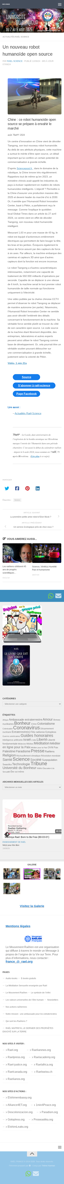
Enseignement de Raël (14, 842)
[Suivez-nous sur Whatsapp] (51, 596)
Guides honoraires (37, 735)
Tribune (39, 763)
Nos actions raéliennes (16, 1007)
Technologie (21, 764)
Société (35, 759)
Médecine (22, 744)
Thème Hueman (48, 1166)
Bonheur (22, 723)
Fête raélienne (38, 732)
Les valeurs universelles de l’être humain (25, 1000)
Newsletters (52, 1000)
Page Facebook (26, 393)
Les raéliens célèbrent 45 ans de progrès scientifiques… (14, 569)
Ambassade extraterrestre (25, 719)
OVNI (50, 747)
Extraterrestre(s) (21, 732)
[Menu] (59, 4)
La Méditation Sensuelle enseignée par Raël (26, 985)
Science (17, 500)
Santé (7, 759)
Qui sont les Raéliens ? (16, 1021)
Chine (34, 724)
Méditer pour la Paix (39, 748)
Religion (9, 755)
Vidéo (39, 768)
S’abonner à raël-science (34, 385)
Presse (37, 750)
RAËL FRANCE (6, 4)
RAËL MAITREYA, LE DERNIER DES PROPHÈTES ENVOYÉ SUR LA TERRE (28, 1030)
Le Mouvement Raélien (16, 992)
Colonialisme (46, 723)
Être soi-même (17, 772)
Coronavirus (26, 727)
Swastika (7, 764)
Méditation (41, 743)
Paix (56, 747)
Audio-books (11, 978)
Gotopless (50, 732)
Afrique (5, 720)
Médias (29, 744)
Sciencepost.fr (25, 168)
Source (26, 377)
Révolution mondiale (50, 756)
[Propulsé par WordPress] (30, 1166)
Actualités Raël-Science (16, 37)
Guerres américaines (11, 736)
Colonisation (8, 729)
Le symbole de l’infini (41, 992)
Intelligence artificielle (13, 740)
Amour (48, 719)
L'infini (33, 740)
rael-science (15, 61)
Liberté (42, 739)
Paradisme (23, 751)
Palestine (9, 751)
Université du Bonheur (19, 768)
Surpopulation (49, 759)
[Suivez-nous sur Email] (58, 596)
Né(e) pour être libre (11, 845)
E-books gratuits (28, 978)
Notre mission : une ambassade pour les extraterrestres (31, 1014)
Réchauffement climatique (28, 756)
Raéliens (50, 751)
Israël (27, 739)
